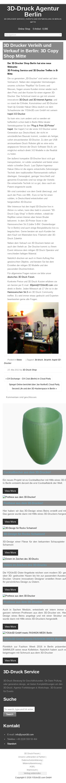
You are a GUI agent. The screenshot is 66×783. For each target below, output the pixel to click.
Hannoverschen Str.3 (17, 292)
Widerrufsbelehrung (32, 763)
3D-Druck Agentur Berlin (33, 11)
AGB (32, 766)
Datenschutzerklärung (32, 760)
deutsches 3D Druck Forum (20, 277)
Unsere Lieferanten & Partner (31, 757)
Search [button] (9, 714)
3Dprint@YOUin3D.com (41, 285)
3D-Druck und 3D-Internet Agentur (35, 99)
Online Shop (24, 29)
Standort (11, 743)
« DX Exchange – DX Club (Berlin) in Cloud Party (28, 379)
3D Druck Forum (31, 753)
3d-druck (39, 360)
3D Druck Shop (30, 370)
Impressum (32, 770)
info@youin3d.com (24, 734)
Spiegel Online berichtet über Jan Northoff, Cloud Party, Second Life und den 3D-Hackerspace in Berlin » (34, 386)
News (19, 360)
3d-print (47, 360)
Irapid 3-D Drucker (16, 114)
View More (10, 490)
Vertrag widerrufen (32, 773)
